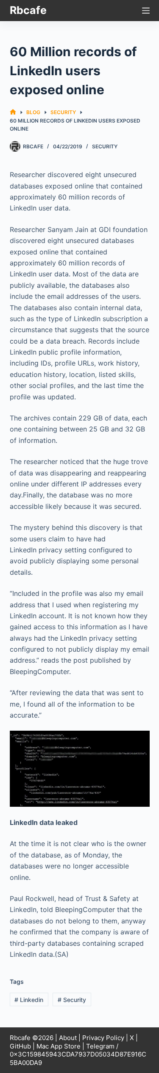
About (68, 1038)
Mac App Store (58, 1046)
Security (104, 146)
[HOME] (13, 112)
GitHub (20, 1046)
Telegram (100, 1046)
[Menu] (146, 10)
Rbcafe (28, 10)
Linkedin (28, 999)
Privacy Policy (103, 1038)
